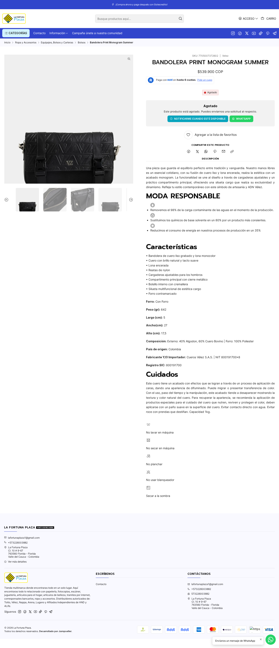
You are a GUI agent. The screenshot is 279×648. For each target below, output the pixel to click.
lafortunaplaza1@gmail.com (24, 537)
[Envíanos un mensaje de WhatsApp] (271, 640)
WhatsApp (243, 118)
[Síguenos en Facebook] (240, 33)
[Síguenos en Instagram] (233, 33)
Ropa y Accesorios (25, 42)
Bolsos (81, 42)
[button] (16, 33)
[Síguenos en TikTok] (261, 33)
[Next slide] (130, 199)
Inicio (7, 42)
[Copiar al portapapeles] (232, 152)
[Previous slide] (7, 199)
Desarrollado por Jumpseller (55, 631)
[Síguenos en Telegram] (275, 33)
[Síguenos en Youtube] (254, 33)
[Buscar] (180, 19)
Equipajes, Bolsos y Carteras (57, 42)
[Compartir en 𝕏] (197, 152)
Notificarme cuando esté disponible (199, 118)
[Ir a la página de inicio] (14, 18)
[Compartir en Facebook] (189, 152)
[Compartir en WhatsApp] (206, 152)
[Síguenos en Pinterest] (268, 33)
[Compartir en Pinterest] (215, 152)
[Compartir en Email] (223, 152)
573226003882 (200, 593)
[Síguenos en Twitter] (247, 33)
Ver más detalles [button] (17, 561)
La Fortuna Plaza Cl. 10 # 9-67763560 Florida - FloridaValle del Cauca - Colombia (23, 552)
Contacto (101, 584)
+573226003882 (18, 542)
